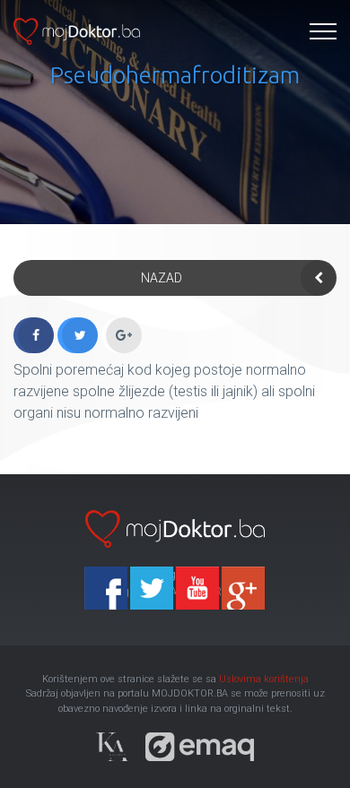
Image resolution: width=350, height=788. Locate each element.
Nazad (161, 278)
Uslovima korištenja (264, 679)
